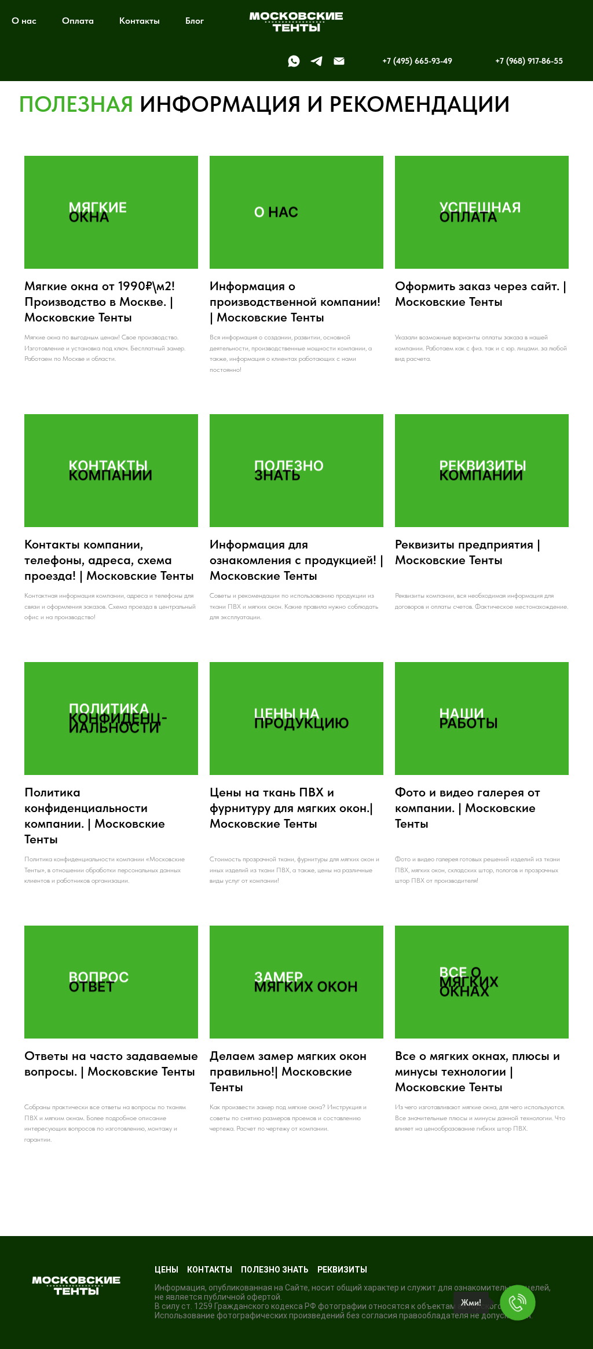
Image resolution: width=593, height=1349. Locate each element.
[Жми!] (517, 1302)
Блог (194, 20)
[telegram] (316, 61)
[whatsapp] (294, 61)
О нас (24, 20)
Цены (166, 1269)
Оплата (78, 20)
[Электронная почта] (339, 61)
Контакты (139, 20)
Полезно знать (275, 1269)
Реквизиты (342, 1269)
